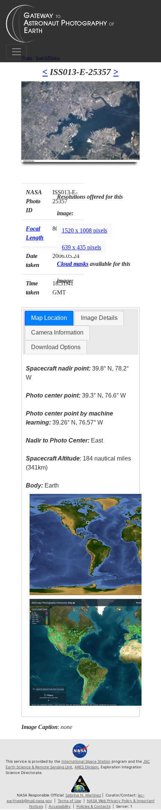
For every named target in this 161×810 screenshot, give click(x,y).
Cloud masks (72, 264)
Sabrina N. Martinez (83, 795)
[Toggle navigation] (16, 51)
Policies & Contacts (93, 806)
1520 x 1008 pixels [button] (84, 230)
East (64, 440)
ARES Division (86, 767)
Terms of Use (69, 800)
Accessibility (60, 806)
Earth (42, 485)
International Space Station (85, 761)
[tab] (49, 318)
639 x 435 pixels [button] (81, 247)
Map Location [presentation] (49, 318)
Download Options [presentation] (55, 347)
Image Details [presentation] (99, 318)
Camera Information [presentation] (57, 332)
